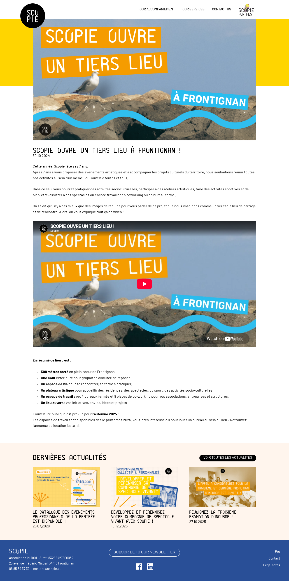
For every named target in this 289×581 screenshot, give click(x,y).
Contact (274, 558)
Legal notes (271, 565)
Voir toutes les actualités (227, 458)
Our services (193, 9)
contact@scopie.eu (47, 569)
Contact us (221, 9)
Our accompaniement (157, 9)
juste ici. (73, 426)
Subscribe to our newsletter (144, 552)
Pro (277, 552)
